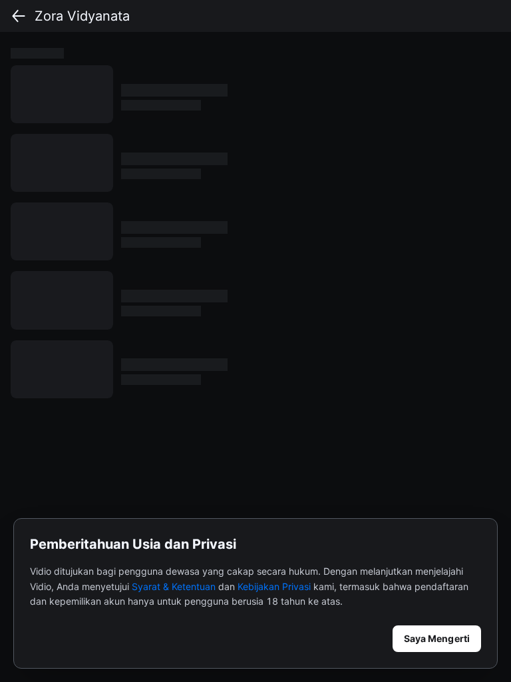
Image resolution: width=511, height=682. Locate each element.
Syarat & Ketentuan (174, 586)
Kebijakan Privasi (274, 586)
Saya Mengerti (437, 638)
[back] (19, 16)
